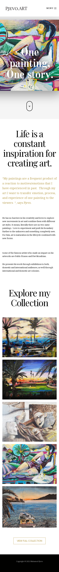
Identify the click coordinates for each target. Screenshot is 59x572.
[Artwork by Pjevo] (29, 337)
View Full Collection (29, 540)
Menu (50, 8)
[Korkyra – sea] (29, 507)
